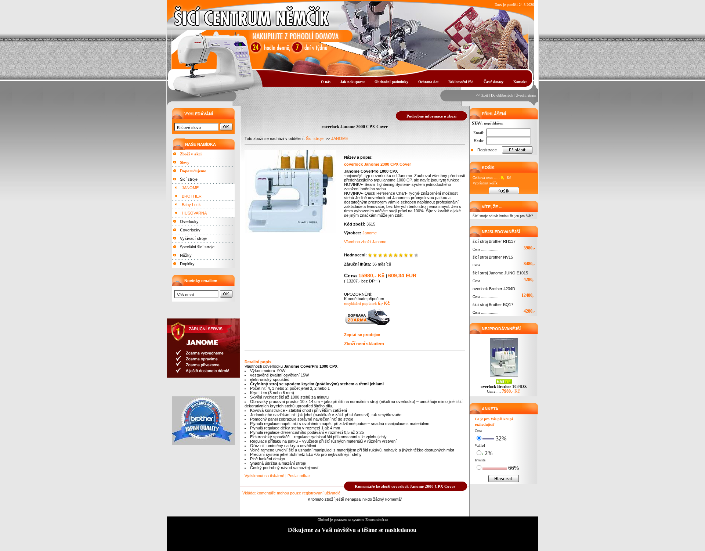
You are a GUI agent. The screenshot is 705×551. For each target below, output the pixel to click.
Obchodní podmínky (391, 82)
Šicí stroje (189, 179)
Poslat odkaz (299, 475)
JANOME (190, 188)
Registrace (487, 150)
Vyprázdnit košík (485, 183)
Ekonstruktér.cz (376, 520)
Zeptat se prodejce (362, 334)
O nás (325, 82)
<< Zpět (482, 95)
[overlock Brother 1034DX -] (504, 377)
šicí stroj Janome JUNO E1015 (500, 273)
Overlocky (189, 221)
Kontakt (520, 82)
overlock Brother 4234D (494, 289)
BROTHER (192, 196)
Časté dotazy (493, 82)
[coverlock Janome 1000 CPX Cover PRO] (290, 231)
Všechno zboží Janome (365, 242)
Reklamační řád (461, 82)
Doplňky (187, 264)
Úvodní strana (526, 95)
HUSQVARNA (194, 213)
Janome (369, 233)
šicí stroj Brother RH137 (494, 241)
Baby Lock (191, 204)
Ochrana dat (428, 82)
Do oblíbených (502, 95)
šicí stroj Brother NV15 (493, 257)
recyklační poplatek (360, 304)
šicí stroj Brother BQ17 (493, 304)
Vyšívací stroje (193, 238)
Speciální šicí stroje (197, 247)
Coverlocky (190, 230)
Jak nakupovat (352, 82)
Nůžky (186, 255)
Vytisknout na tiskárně (264, 475)
